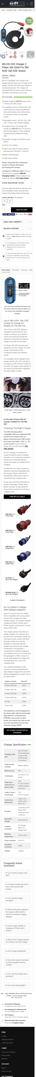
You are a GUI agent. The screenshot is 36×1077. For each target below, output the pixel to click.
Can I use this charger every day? (16, 874)
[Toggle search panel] (27, 4)
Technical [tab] (24, 270)
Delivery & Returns (11, 228)
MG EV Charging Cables (25, 10)
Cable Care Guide (7, 1043)
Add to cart (21, 210)
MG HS (19, 101)
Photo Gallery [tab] (6, 270)
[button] (31, 4)
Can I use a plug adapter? (17, 985)
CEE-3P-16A (18, 997)
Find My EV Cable (11, 10)
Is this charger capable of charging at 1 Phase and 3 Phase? (15, 928)
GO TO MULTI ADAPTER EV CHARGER (17, 731)
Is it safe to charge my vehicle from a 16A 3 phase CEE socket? (17, 886)
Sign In (4, 1068)
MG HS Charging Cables (20, 995)
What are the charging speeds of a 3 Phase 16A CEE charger (17, 941)
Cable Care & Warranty (13, 222)
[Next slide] (31, 33)
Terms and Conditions (8, 1052)
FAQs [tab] (31, 270)
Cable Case (15, 236)
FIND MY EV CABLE (17, 497)
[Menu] (5, 4)
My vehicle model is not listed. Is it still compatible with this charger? (17, 962)
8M (10, 201)
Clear (3, 204)
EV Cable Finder (22, 178)
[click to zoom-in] (17, 32)
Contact (4, 1036)
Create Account (6, 1071)
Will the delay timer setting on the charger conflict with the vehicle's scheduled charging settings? (17, 913)
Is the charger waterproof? (17, 951)
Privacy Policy (6, 1055)
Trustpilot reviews (18, 1023)
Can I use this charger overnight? (14, 899)
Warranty (4, 1058)
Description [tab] (15, 270)
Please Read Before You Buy (13, 183)
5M (4, 201)
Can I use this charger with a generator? (17, 975)
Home (3, 10)
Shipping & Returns (8, 1039)
